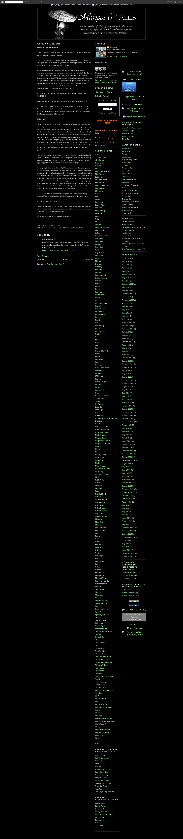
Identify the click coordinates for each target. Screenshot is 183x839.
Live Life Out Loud (101, 427)
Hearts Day (99, 348)
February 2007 (127, 521)
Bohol (97, 197)
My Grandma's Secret (130, 185)
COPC (97, 764)
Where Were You (101, 724)
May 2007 (125, 512)
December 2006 (127, 528)
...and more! (99, 826)
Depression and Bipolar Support (133, 227)
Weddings (98, 713)
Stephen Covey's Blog (103, 783)
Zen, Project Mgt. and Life (104, 792)
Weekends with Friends (103, 718)
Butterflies (99, 213)
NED (97, 477)
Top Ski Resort (127, 133)
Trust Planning (100, 682)
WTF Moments (72, 227)
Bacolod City (99, 163)
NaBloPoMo (99, 480)
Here (139, 619)
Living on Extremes (102, 429)
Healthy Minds (127, 233)
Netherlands (99, 485)
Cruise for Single (128, 131)
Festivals (98, 292)
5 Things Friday (100, 157)
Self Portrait (99, 589)
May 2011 (125, 374)
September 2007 (128, 499)
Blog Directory (134, 624)
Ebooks (98, 261)
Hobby (97, 354)
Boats (97, 194)
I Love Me (98, 373)
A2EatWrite (126, 151)
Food (97, 300)
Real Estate (99, 561)
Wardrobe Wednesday (103, 707)
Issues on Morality (102, 396)
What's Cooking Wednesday (105, 721)
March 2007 (126, 518)
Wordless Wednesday (103, 732)
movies (97, 741)
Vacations (98, 693)
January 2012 (127, 361)
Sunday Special (101, 626)
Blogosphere (99, 191)
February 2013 (127, 342)
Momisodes (126, 182)
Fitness (98, 298)
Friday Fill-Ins (100, 309)
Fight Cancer (99, 295)
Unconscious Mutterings (104, 690)
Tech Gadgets (100, 648)
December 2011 (127, 364)
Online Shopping (101, 511)
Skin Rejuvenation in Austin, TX (133, 249)
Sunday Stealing (101, 629)
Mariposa (113, 47)
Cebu (54, 227)
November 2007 (127, 492)
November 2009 (127, 415)
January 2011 (127, 377)
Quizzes (98, 550)
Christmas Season (102, 227)
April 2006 (125, 547)
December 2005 (127, 553)
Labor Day (99, 407)
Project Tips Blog (101, 775)
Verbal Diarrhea (127, 205)
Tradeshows (99, 671)
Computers (99, 239)
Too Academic (100, 668)
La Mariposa (99, 404)
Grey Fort (125, 171)
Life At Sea (99, 415)
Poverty (98, 547)
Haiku (97, 342)
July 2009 (125, 428)
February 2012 (127, 358)
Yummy (81, 227)
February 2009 (127, 444)
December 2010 (127, 380)
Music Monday (100, 466)
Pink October (100, 530)
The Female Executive (103, 657)
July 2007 (125, 505)
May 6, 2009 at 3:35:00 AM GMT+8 (58, 251)
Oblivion (98, 497)
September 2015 (128, 300)
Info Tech (98, 379)
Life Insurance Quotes (103, 769)
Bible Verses (99, 174)
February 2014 (127, 322)
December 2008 (127, 451)
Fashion (98, 289)
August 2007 (126, 502)
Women (98, 727)
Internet (98, 385)
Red (96, 564)
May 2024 (125, 278)
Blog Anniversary (101, 180)
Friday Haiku (99, 312)
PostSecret (99, 544)
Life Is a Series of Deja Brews (106, 418)
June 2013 (125, 335)
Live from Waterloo (129, 179)
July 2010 (125, 390)
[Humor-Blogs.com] (134, 628)
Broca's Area (126, 162)
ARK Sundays (100, 160)
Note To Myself (100, 494)
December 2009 (127, 412)
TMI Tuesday (100, 643)
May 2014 (125, 316)
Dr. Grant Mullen (128, 230)
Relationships (100, 572)
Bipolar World (127, 225)
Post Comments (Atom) (55, 264)
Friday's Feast (100, 314)
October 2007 (127, 496)
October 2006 (127, 534)
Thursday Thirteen (101, 665)
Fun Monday (99, 326)
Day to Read (99, 253)
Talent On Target (101, 786)
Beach (97, 168)
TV (96, 645)
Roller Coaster (100, 823)
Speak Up (98, 612)
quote (97, 744)
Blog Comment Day (102, 185)
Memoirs (98, 452)
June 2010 (125, 393)
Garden (97, 334)
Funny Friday (100, 331)
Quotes (97, 553)
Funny (97, 328)
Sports (97, 617)
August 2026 (126, 258)
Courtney (125, 165)
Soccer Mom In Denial (130, 193)
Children (98, 225)
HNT (96, 340)
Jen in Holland (127, 174)
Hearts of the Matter (102, 351)
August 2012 (126, 345)
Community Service (102, 236)
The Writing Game (101, 659)
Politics (98, 539)
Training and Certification (104, 676)
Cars (97, 216)
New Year (98, 488)
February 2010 (127, 406)
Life (96, 413)
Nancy (124, 188)
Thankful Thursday (102, 654)
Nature (97, 483)
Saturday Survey (101, 584)
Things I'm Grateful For (103, 662)
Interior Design (100, 382)
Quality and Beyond (102, 780)
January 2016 (127, 290)
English (98, 272)
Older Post (89, 260)
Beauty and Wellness (103, 171)
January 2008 (127, 486)
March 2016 (126, 287)
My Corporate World (102, 469)
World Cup (99, 735)
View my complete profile (118, 56)
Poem (97, 533)
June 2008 (125, 470)
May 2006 (125, 544)
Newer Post (41, 260)
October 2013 (127, 332)
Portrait (97, 542)
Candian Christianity (129, 573)
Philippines (61, 227)
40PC (97, 154)
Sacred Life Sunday (102, 581)
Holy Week (99, 359)
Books (97, 199)
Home (65, 260)
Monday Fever (100, 455)
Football (98, 306)
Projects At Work (101, 778)
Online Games (100, 502)
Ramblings (99, 556)
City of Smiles (100, 230)
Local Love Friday (101, 432)
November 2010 (127, 383)
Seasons (98, 587)
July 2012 (125, 348)
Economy (98, 267)
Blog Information (130, 97)
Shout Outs (99, 595)
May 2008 (125, 473)
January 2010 (127, 409)
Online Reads (100, 508)
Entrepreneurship (101, 275)
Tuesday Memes (101, 685)
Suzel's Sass (126, 196)
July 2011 (125, 371)
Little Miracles (100, 424)
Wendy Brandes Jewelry (130, 207)
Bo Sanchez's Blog (129, 578)
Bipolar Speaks (100, 803)
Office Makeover (101, 500)
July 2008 (125, 467)
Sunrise (98, 634)
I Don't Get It (99, 370)
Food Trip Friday (101, 303)
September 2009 (128, 422)
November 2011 (127, 367)
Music (97, 463)
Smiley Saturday (101, 603)
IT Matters (99, 376)
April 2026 (125, 268)
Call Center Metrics (102, 758)
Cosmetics (99, 247)
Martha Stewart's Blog (130, 593)
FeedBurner (112, 113)
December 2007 (127, 489)
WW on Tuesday (101, 704)
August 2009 (126, 425)
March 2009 (126, 441)
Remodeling (99, 575)
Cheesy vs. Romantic (103, 222)
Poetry (97, 536)
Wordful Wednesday (102, 730)
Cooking (98, 244)
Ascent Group (100, 755)
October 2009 (127, 419)
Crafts (97, 250)
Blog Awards (99, 183)
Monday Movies (101, 457)
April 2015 (125, 303)
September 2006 (128, 537)
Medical (98, 446)
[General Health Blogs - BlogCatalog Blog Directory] (134, 635)
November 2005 (127, 556)
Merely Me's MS (101, 812)
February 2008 (127, 483)
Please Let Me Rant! (47, 47)
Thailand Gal (126, 199)
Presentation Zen (101, 772)
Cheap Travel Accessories (131, 128)
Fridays (98, 317)
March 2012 (126, 355)
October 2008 (127, 457)
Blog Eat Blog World (129, 160)
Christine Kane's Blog (129, 575)
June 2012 (125, 351)
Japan (97, 401)
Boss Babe (99, 202)
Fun (96, 323)
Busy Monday (100, 211)
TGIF (97, 640)
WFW (97, 696)
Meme (97, 449)
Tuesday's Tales (101, 687)
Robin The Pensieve (129, 191)
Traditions (98, 674)
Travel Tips (126, 139)
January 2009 (127, 447)
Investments (99, 390)
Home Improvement (102, 368)
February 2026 (127, 274)
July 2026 (125, 262)
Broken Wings (100, 205)
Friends (98, 320)
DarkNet (98, 766)
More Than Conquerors (103, 814)
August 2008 (126, 464)
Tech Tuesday (100, 651)
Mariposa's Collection (103, 441)
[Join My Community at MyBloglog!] (134, 111)
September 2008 (128, 460)
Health (97, 345)
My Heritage (99, 472)
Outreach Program (101, 516)
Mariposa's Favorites (102, 443)
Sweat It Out (99, 637)
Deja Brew (99, 255)
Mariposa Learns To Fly (103, 438)
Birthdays (98, 177)
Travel (97, 679)
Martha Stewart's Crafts (130, 595)
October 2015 (127, 297)
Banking (98, 166)
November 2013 (127, 329)
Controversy (99, 241)
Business (98, 208)
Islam (97, 393)
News (97, 491)
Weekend (98, 716)
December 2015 (127, 294)
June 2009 (125, 431)
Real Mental (99, 820)
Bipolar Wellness (101, 806)
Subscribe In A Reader (104, 92)
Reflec (97, 567)
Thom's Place (127, 148)
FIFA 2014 (99, 283)
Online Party (99, 505)
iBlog (97, 738)
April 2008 (125, 476)
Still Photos (99, 623)
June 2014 (125, 313)
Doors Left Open (128, 168)
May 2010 (125, 396)
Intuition (98, 387)
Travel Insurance (128, 136)
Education (98, 270)
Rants (97, 558)
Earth (97, 258)
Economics (99, 264)
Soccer (97, 606)
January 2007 (127, 524)
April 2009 (125, 438)
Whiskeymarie (127, 210)
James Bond (99, 399)
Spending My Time (102, 615)
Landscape (99, 410)
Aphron (124, 154)
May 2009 (125, 435)
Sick (96, 598)
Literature (98, 421)
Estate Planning (101, 278)
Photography (99, 525)
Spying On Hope (101, 620)
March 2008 (126, 479)
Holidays (98, 357)
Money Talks (99, 460)
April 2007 (125, 515)
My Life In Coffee (101, 474)
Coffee (97, 233)
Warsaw (98, 710)
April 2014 (125, 319)
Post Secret (99, 817)
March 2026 (126, 271)
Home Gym (99, 365)
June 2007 (125, 508)
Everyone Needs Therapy (104, 809)
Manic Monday (100, 435)
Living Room (126, 236)
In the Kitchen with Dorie (131, 590)
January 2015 (127, 306)
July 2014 (125, 310)
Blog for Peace (100, 188)
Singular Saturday (101, 600)
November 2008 (127, 454)
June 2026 (125, 265)
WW (96, 702)
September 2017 (128, 284)
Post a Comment (43, 256)
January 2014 (127, 326)
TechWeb (98, 789)
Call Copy (98, 761)
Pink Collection (100, 528)
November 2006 (127, 531)
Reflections (99, 570)
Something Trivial (101, 609)
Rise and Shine (100, 578)
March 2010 (126, 403)
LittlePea (125, 176)
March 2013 (126, 339)
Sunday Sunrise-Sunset (103, 631)
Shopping (98, 592)
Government (99, 337)
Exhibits (98, 281)
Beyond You (126, 157)
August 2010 (126, 387)
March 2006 (126, 550)
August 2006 (126, 540)
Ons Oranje (99, 514)
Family (97, 286)
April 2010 (125, 399)
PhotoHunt (99, 522)
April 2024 (125, 281)
